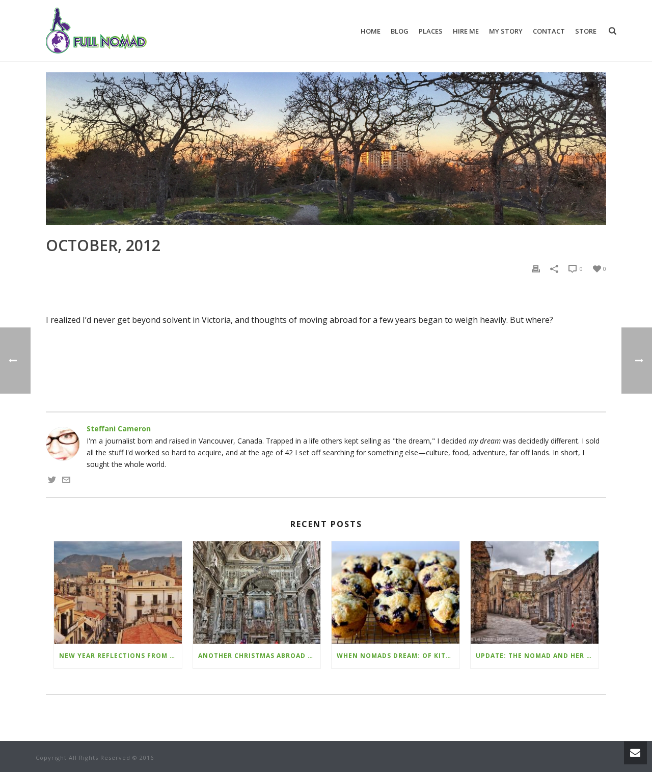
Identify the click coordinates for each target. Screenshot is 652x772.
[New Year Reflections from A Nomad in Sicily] (118, 592)
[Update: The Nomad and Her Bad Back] (535, 592)
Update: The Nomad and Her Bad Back (537, 655)
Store (585, 31)
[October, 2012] (326, 148)
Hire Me (466, 31)
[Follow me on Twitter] (52, 481)
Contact (549, 31)
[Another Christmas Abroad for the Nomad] (257, 592)
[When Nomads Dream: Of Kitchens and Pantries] (395, 592)
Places (431, 31)
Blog (400, 31)
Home (371, 31)
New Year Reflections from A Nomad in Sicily (120, 655)
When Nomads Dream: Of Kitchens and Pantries (398, 655)
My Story (506, 31)
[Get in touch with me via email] (66, 481)
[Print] (536, 268)
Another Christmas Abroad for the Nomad (259, 655)
